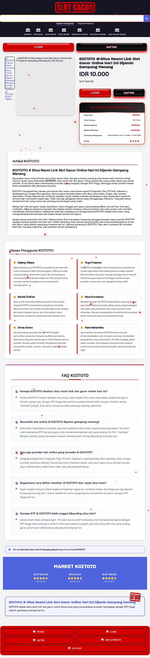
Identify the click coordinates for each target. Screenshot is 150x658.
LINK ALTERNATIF (113, 640)
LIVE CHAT (77, 649)
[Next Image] (72, 86)
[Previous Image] (18, 86)
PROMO (40, 631)
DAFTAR (111, 47)
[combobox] (72, 18)
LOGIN (38, 47)
